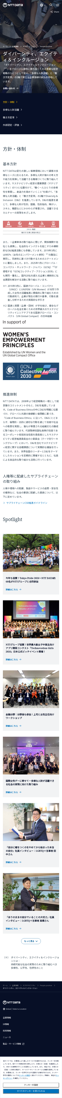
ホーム (5, 46)
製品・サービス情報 (12, 1044)
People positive (46, 46)
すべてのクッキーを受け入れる (31, 1091)
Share (54, 11)
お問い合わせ (9, 88)
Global (16, 1009)
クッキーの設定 (31, 1085)
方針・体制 (8, 102)
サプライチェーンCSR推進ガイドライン (26, 502)
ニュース (7, 1037)
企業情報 (15, 46)
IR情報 (6, 1024)
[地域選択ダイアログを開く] (43, 5)
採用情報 (7, 1030)
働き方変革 (8, 117)
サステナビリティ (29, 46)
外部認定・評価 (11, 125)
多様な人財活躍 (11, 109)
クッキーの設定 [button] (24, 1075)
